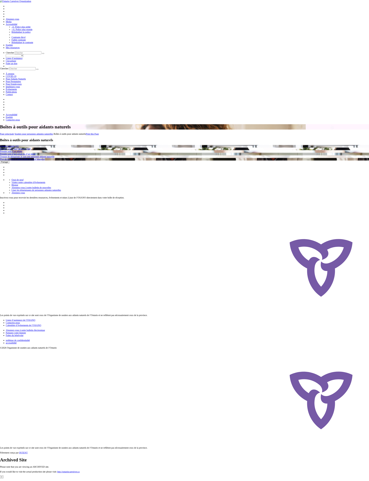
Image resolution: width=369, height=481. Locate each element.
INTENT (23, 452)
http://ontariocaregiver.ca (68, 471)
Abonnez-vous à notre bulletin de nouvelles (31, 187)
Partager (4, 162)
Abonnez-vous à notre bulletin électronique (25, 330)
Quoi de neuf (17, 180)
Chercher (10, 52)
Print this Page (92, 134)
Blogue (15, 185)
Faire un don (11, 63)
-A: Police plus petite (21, 27)
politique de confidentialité (18, 340)
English (9, 45)
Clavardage (11, 61)
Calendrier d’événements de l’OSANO (23, 325)
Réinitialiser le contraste (22, 42)
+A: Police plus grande (22, 29)
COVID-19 (11, 76)
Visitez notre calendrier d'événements (28, 182)
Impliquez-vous (13, 86)
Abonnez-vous (12, 19)
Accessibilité (11, 24)
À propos (10, 73)
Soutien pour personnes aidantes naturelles (34, 134)
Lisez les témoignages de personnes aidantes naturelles (36, 190)
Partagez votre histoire (16, 333)
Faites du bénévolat (14, 335)
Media (9, 21)
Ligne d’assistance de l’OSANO (20, 320)
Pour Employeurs (14, 84)
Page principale (7, 134)
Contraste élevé (19, 37)
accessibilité (11, 343)
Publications (11, 92)
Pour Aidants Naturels (16, 79)
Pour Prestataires (13, 81)
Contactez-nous (13, 120)
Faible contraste (19, 40)
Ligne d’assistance (14, 58)
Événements (11, 89)
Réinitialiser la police (21, 32)
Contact (9, 94)
